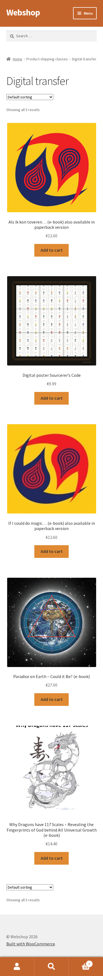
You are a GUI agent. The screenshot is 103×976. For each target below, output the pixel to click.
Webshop (23, 12)
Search (51, 966)
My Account (17, 966)
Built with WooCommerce (30, 944)
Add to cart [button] (52, 250)
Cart (79, 962)
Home (17, 59)
